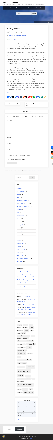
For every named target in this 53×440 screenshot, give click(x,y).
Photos (17, 7)
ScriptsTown (30, 438)
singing (33, 378)
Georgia (32, 335)
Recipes (19, 237)
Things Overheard (21, 249)
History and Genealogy (23, 206)
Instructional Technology (22, 350)
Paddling (19, 222)
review (28, 378)
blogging (20, 324)
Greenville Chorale (21, 347)
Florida (18, 333)
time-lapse (19, 389)
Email (9, 143)
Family (18, 194)
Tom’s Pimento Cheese (23, 283)
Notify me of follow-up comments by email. (19, 155)
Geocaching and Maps (22, 203)
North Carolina (21, 367)
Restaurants (20, 243)
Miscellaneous (11, 35)
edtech (31, 327)
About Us (12, 7)
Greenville (31, 344)
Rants (18, 234)
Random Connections (11, 2)
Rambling (19, 231)
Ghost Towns (21, 340)
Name (9, 137)
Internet (19, 209)
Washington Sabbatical (21, 35)
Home (6, 7)
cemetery (26, 324)
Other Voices (31, 7)
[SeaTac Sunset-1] (11, 39)
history (29, 347)
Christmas (31, 324)
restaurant (28, 375)
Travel (18, 252)
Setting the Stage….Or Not (23, 286)
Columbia (19, 327)
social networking (20, 381)
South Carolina (25, 384)
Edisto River (25, 327)
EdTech (19, 188)
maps (19, 363)
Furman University (22, 335)
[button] (8, 97)
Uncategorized (20, 255)
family (26, 330)
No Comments (26, 32)
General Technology (22, 200)
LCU (19, 357)
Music (18, 219)
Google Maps (19, 344)
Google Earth (29, 340)
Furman (24, 333)
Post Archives (39, 7)
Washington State (28, 392)
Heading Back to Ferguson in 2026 (25, 280)
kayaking (21, 353)
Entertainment (20, 191)
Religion (19, 240)
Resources (23, 7)
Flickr (32, 330)
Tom (19, 32)
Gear (18, 197)
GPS (24, 344)
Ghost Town (25, 338)
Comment (10, 120)
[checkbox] (3, 436)
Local (18, 212)
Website (9, 149)
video (31, 389)
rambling (20, 375)
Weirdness (19, 261)
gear (29, 335)
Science (19, 246)
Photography (20, 225)
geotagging (19, 338)
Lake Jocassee (29, 353)
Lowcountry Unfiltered (24, 360)
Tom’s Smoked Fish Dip (23, 272)
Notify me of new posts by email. (16, 159)
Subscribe (19, 429)
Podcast (19, 228)
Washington (19, 392)
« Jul (18, 419)
